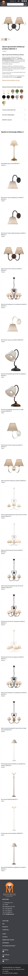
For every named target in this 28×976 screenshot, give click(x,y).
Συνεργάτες (5, 929)
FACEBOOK (5, 950)
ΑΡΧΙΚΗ (4, 933)
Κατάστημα (5, 920)
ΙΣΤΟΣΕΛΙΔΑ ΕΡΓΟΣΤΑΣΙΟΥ (8, 945)
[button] (25, 23)
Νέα (3, 923)
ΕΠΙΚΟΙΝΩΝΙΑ (5, 942)
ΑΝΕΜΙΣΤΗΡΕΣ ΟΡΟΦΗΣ (8, 939)
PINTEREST (5, 959)
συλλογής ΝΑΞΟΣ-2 (7, 58)
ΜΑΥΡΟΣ (19, 77)
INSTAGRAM (5, 954)
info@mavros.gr (10, 914)
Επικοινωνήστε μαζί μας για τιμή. (11, 80)
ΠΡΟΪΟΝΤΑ (4, 936)
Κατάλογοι (5, 926)
